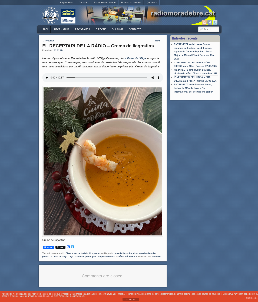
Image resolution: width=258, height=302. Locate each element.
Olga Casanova (76, 256)
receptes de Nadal (106, 256)
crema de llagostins (122, 253)
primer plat (90, 256)
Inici (45, 29)
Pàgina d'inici (66, 2)
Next (159, 41)
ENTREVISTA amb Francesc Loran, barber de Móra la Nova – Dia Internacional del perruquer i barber (193, 88)
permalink (157, 256)
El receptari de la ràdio (77, 253)
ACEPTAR (130, 299)
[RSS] (204, 22)
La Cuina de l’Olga (134, 58)
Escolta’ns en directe (104, 2)
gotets (45, 256)
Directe (101, 29)
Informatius (61, 29)
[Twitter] (215, 22)
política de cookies (44, 296)
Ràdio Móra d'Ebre (127, 256)
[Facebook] (209, 22)
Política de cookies (131, 2)
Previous (48, 41)
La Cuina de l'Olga (59, 256)
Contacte (83, 2)
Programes (82, 29)
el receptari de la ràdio (144, 253)
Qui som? (152, 2)
